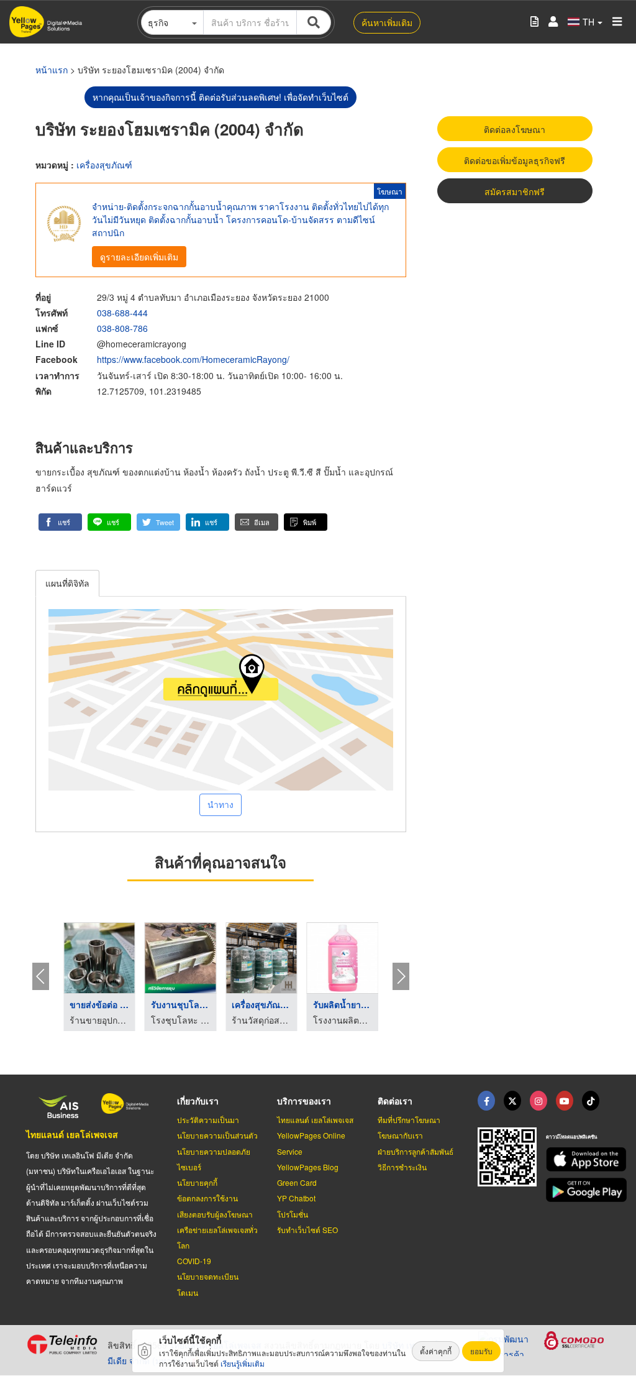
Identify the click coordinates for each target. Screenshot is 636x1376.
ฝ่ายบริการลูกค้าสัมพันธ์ (415, 1151)
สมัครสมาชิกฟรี (514, 191)
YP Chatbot (296, 1198)
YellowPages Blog (307, 1167)
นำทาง (220, 804)
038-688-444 (122, 312)
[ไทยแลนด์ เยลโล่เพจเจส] (512, 1101)
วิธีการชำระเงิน (402, 1167)
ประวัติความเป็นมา (208, 1119)
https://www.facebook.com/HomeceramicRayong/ (193, 359)
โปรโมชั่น (292, 1214)
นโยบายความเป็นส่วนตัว (217, 1135)
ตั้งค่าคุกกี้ (436, 1351)
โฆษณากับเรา (400, 1135)
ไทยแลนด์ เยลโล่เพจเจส (72, 1134)
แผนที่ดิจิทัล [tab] (67, 583)
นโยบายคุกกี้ (197, 1182)
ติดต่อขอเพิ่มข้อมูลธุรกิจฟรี (514, 160)
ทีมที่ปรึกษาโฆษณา (409, 1119)
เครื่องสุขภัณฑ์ (104, 164)
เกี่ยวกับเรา (198, 1100)
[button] (60, 522)
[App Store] (578, 1159)
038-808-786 (122, 328)
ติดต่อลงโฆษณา (514, 129)
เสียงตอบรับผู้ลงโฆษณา (215, 1214)
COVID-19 (194, 1260)
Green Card (297, 1182)
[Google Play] (578, 1190)
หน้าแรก (51, 69)
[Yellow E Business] (486, 1101)
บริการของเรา (304, 1100)
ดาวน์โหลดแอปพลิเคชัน (571, 1136)
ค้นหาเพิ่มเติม (386, 22)
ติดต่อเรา (395, 1100)
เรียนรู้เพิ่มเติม (242, 1363)
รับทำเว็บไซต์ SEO (307, 1229)
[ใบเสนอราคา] (534, 22)
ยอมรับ (481, 1351)
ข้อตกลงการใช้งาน (207, 1198)
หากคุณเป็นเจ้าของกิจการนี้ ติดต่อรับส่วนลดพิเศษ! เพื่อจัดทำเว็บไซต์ (220, 97)
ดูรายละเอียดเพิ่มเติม (139, 256)
